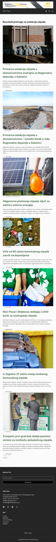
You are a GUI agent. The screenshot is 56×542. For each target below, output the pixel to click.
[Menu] (52, 11)
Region (7, 369)
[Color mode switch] (46, 11)
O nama (5, 516)
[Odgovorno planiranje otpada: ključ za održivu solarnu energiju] (28, 176)
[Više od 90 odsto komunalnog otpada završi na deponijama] (21, 231)
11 (8, 456)
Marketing (5, 518)
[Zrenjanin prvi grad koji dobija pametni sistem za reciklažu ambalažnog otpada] (28, 411)
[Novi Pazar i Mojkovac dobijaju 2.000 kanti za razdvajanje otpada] (28, 287)
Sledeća (5, 458)
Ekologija (8, 64)
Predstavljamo (16, 196)
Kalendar (5, 523)
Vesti (11, 369)
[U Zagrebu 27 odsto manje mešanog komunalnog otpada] (28, 349)
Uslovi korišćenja (7, 520)
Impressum (6, 522)
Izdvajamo (8, 196)
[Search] (49, 11)
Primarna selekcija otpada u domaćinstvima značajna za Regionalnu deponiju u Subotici (27, 72)
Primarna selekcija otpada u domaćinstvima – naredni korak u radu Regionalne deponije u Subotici (26, 139)
